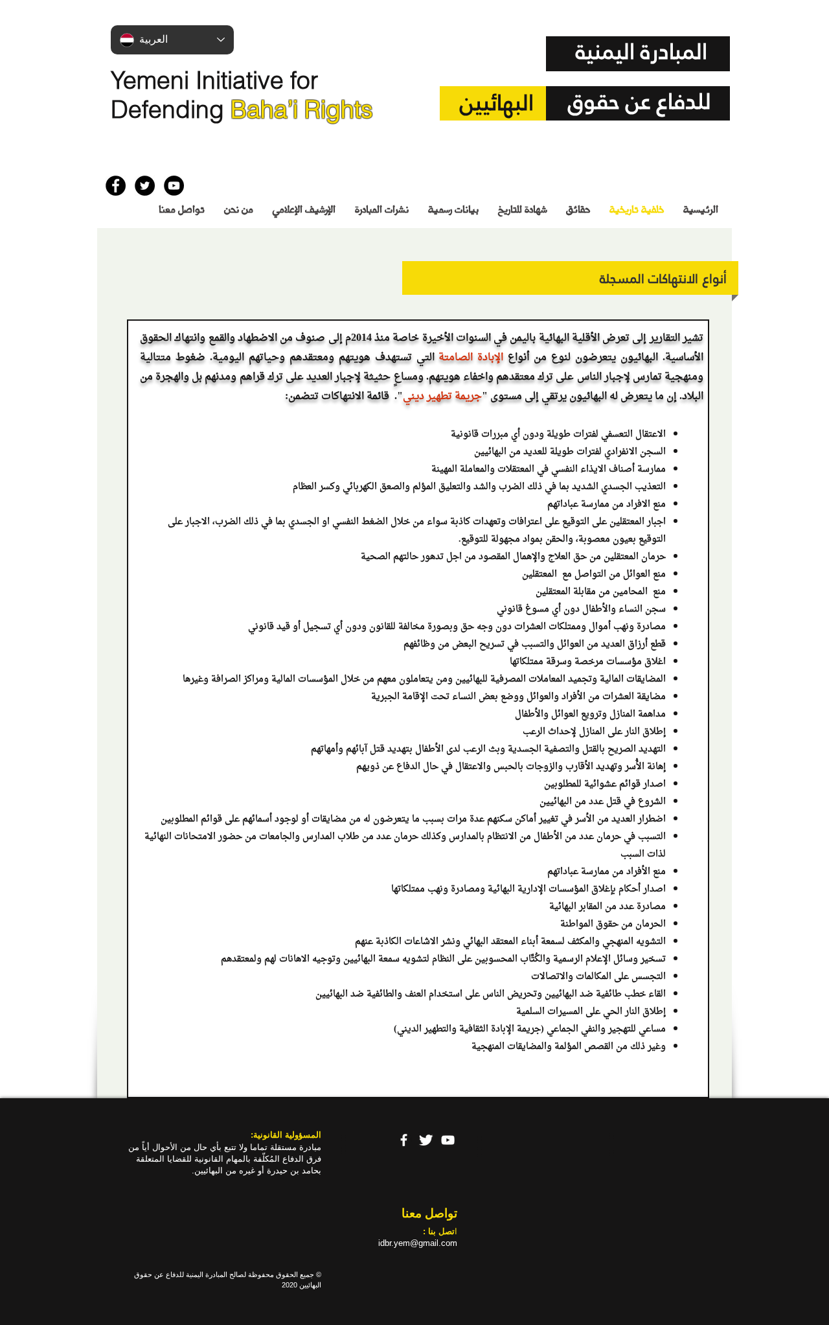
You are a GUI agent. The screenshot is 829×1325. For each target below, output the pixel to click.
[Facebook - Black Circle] (116, 186)
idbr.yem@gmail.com (417, 1243)
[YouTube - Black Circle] (174, 186)
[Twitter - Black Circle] (145, 186)
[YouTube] (448, 1140)
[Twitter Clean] (426, 1140)
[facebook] (404, 1140)
